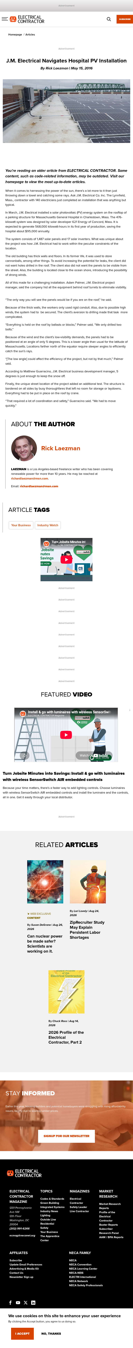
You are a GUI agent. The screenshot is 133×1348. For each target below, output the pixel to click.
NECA (73, 1260)
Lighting (45, 1215)
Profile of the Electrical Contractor (107, 1216)
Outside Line (48, 1219)
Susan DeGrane (41, 925)
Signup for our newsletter (66, 1136)
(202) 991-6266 (20, 1228)
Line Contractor (79, 1211)
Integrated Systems (52, 1207)
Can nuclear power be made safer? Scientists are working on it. (45, 944)
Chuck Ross (60, 1021)
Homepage (15, 34)
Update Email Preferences (26, 1264)
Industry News (49, 1211)
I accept (22, 1334)
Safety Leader (78, 1207)
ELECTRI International (82, 1277)
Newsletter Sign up (21, 1277)
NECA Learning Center (83, 1268)
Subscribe (125, 19)
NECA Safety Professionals (86, 1285)
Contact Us (16, 1273)
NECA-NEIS (76, 1273)
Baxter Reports (108, 1225)
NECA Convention (80, 1264)
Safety (44, 1228)
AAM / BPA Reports (111, 1237)
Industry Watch (47, 525)
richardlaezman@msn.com (29, 478)
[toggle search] (109, 19)
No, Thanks (51, 1334)
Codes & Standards (52, 1199)
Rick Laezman (60, 448)
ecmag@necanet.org (22, 1235)
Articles (30, 34)
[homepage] (27, 19)
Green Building (49, 1203)
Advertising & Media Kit (24, 1268)
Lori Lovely (81, 911)
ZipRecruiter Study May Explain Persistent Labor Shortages (87, 930)
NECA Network (78, 1281)
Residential (47, 1223)
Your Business (21, 525)
